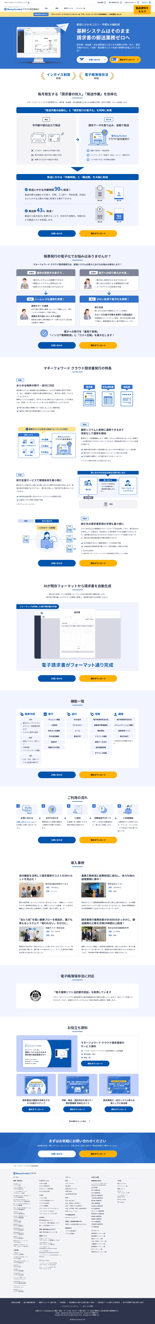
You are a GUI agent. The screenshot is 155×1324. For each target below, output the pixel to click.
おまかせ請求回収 (44, 1186)
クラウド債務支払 (18, 1225)
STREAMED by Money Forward (48, 1247)
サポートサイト (69, 1183)
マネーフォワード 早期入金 (47, 1243)
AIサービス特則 (88, 1306)
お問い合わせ (57, 233)
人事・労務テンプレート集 (98, 1241)
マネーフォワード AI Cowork (48, 1263)
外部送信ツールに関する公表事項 (109, 1302)
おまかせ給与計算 (44, 1191)
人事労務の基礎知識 (97, 1198)
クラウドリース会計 (20, 1192)
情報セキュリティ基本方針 (47, 1302)
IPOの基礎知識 (95, 1208)
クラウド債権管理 (20, 1217)
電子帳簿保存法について (46, 1220)
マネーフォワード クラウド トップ (15, 2)
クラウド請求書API (70, 1231)
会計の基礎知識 (95, 1193)
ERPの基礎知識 (95, 1190)
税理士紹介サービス (71, 1189)
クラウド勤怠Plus (21, 1261)
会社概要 (100, 2)
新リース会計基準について (46, 1225)
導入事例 (67, 1186)
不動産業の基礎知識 (97, 1224)
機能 (56, 8)
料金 (46, 8)
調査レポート (121, 1189)
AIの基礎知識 (95, 1227)
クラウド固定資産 (18, 1229)
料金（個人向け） (70, 1200)
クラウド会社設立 (44, 1203)
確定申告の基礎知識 (97, 1195)
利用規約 (63, 1302)
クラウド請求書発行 (22, 1208)
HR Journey (120, 1202)
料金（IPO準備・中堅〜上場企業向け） (76, 1208)
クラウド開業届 (43, 1206)
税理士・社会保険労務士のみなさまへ (76, 1224)
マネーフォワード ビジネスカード (49, 1208)
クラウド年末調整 (18, 1270)
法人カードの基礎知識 (97, 1211)
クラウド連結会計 (18, 1237)
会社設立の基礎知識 (97, 1206)
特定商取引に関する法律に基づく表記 (81, 1302)
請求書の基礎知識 (96, 1200)
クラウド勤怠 (20, 1257)
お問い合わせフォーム (24, 822)
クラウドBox (20, 1241)
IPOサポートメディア (71, 1217)
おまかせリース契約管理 (46, 1189)
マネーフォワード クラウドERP (48, 1213)
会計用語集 (94, 1187)
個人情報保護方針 (29, 1302)
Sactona (50, 1255)
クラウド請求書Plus (19, 1212)
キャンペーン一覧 (122, 1186)
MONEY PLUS (122, 1196)
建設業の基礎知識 (96, 1219)
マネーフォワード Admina (46, 1211)
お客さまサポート (130, 2)
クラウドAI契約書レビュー (46, 1200)
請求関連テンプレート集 (98, 1233)
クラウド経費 (17, 1221)
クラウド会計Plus (19, 1188)
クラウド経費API (70, 1233)
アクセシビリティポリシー (71, 1306)
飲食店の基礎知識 (96, 1216)
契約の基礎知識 (95, 1203)
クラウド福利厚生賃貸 (19, 1282)
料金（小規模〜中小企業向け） (74, 1206)
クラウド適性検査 (18, 1290)
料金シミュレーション (71, 1211)
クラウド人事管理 (18, 1253)
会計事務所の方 (114, 2)
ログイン (145, 2)
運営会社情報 (15, 1302)
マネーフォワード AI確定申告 (21, 1200)
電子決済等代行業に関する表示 (133, 1302)
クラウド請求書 (22, 1204)
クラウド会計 (17, 1184)
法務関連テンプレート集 (98, 1244)
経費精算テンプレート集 (98, 1236)
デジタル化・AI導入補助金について (49, 1223)
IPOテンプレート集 (96, 1249)
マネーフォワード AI (47, 1268)
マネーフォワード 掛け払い (21, 1245)
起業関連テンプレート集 (98, 1246)
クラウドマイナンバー (19, 1278)
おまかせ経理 (43, 1183)
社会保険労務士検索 (71, 1194)
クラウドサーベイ (19, 1286)
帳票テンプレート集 (97, 1239)
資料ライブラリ (121, 1183)
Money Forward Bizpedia (99, 1184)
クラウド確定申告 (22, 1196)
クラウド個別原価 (18, 1233)
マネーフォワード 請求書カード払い (49, 1239)
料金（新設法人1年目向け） (73, 1203)
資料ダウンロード (98, 233)
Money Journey (121, 1199)
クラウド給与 (17, 1266)
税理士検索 (68, 1191)
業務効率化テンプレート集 (98, 1252)
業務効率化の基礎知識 (97, 1214)
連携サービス (68, 8)
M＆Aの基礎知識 (96, 1221)
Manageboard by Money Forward (49, 1251)
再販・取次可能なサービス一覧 (48, 1232)
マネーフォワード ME (123, 1192)
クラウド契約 (43, 1198)
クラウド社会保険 (18, 1274)
